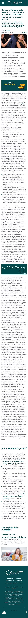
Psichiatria (8, 583)
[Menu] (2, 3)
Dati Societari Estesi (12, 604)
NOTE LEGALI (7, 602)
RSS (19, 604)
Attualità (20, 583)
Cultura (14, 583)
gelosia (23, 104)
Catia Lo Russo (6, 30)
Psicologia (18, 578)
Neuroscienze (18, 580)
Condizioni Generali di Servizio (17, 602)
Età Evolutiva (10, 578)
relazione (14, 114)
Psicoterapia (9, 580)
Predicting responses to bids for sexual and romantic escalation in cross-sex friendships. (13, 461)
